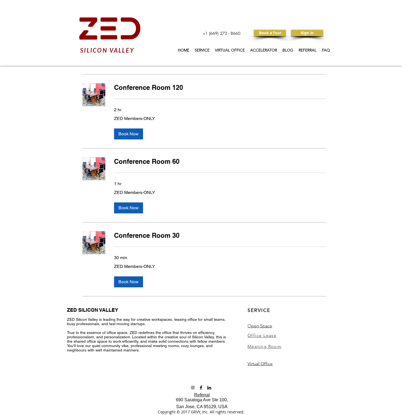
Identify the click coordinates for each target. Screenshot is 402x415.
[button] (128, 133)
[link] (220, 87)
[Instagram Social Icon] (193, 387)
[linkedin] (209, 387)
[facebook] (201, 387)
